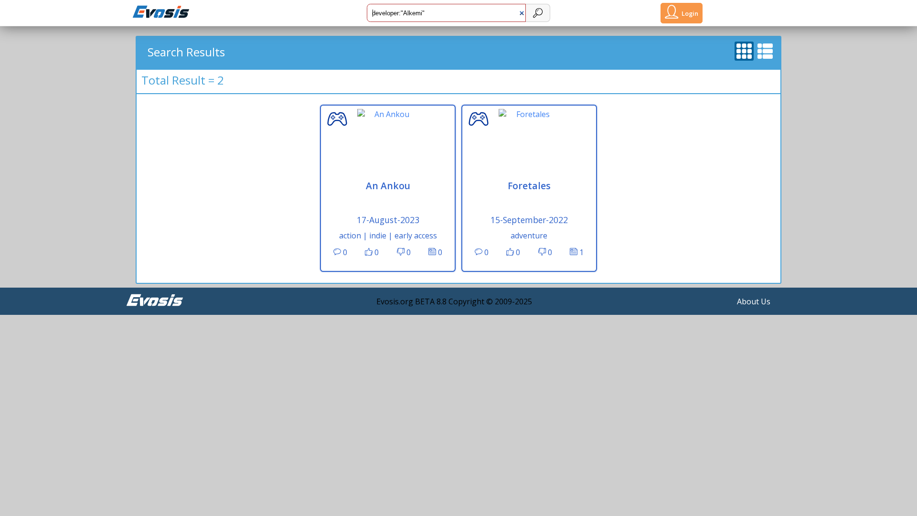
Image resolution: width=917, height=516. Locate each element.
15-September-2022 (529, 220)
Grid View (745, 48)
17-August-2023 (388, 220)
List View (766, 48)
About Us (753, 301)
